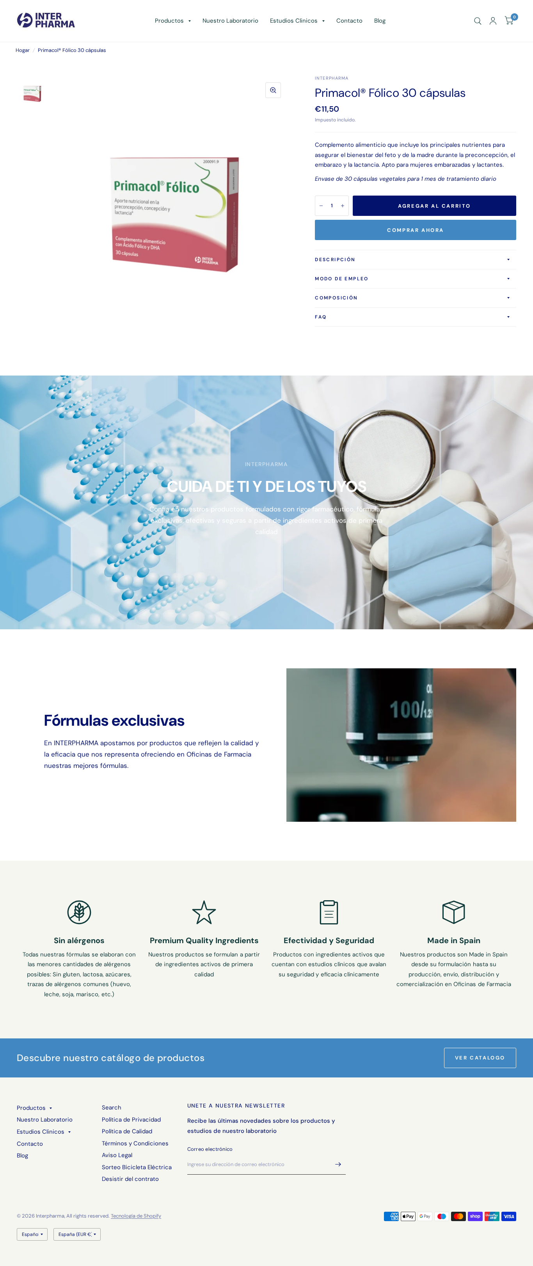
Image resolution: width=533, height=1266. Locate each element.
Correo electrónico (210, 1149)
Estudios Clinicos (294, 21)
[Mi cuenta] (493, 21)
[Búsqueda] (477, 21)
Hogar (23, 50)
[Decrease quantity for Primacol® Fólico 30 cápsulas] (321, 205)
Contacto (349, 21)
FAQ (321, 317)
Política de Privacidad (131, 1120)
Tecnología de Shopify (136, 1216)
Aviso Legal (117, 1155)
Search (111, 1107)
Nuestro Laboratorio (230, 21)
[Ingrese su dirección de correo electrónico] (338, 1164)
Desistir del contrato (130, 1179)
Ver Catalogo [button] (480, 1057)
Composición (336, 298)
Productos (169, 21)
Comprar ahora (415, 230)
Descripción (335, 259)
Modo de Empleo (342, 279)
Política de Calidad (127, 1131)
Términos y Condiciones (135, 1143)
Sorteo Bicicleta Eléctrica (137, 1167)
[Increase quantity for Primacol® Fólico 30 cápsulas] (342, 205)
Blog (380, 21)
